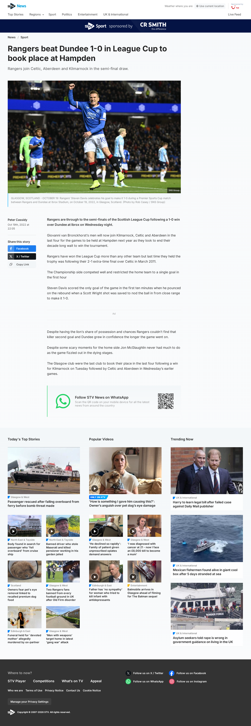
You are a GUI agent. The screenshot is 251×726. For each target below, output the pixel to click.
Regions (35, 14)
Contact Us (73, 690)
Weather (170, 6)
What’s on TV (72, 681)
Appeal (96, 681)
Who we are (15, 690)
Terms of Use (34, 690)
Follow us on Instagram (192, 681)
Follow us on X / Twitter (148, 673)
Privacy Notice (54, 690)
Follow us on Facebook (191, 673)
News (12, 37)
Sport (52, 14)
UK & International (115, 14)
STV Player (17, 681)
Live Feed (234, 14)
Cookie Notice (92, 690)
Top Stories (16, 14)
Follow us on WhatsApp (148, 681)
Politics (67, 14)
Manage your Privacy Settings (29, 701)
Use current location (211, 6)
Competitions (43, 681)
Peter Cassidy (17, 220)
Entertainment (87, 14)
